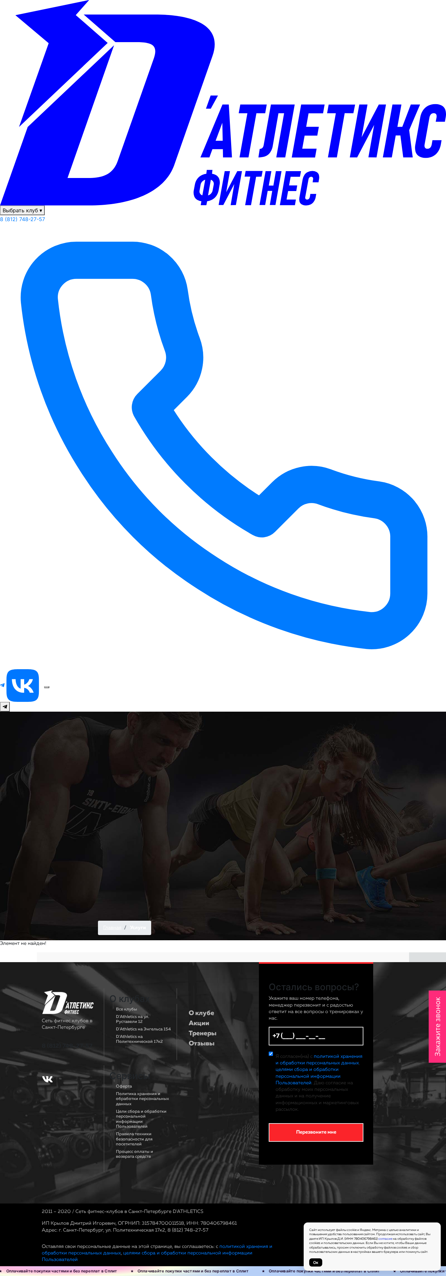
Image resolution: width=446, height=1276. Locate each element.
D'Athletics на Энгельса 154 (143, 1029)
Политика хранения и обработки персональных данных (142, 1099)
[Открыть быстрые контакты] (5, 707)
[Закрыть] (116, 4)
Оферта (124, 1086)
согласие (385, 1238)
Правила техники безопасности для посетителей (134, 1139)
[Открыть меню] (46, 687)
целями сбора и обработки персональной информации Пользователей (308, 1076)
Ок (315, 1262)
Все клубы (126, 1009)
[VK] (23, 685)
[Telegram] (3, 685)
